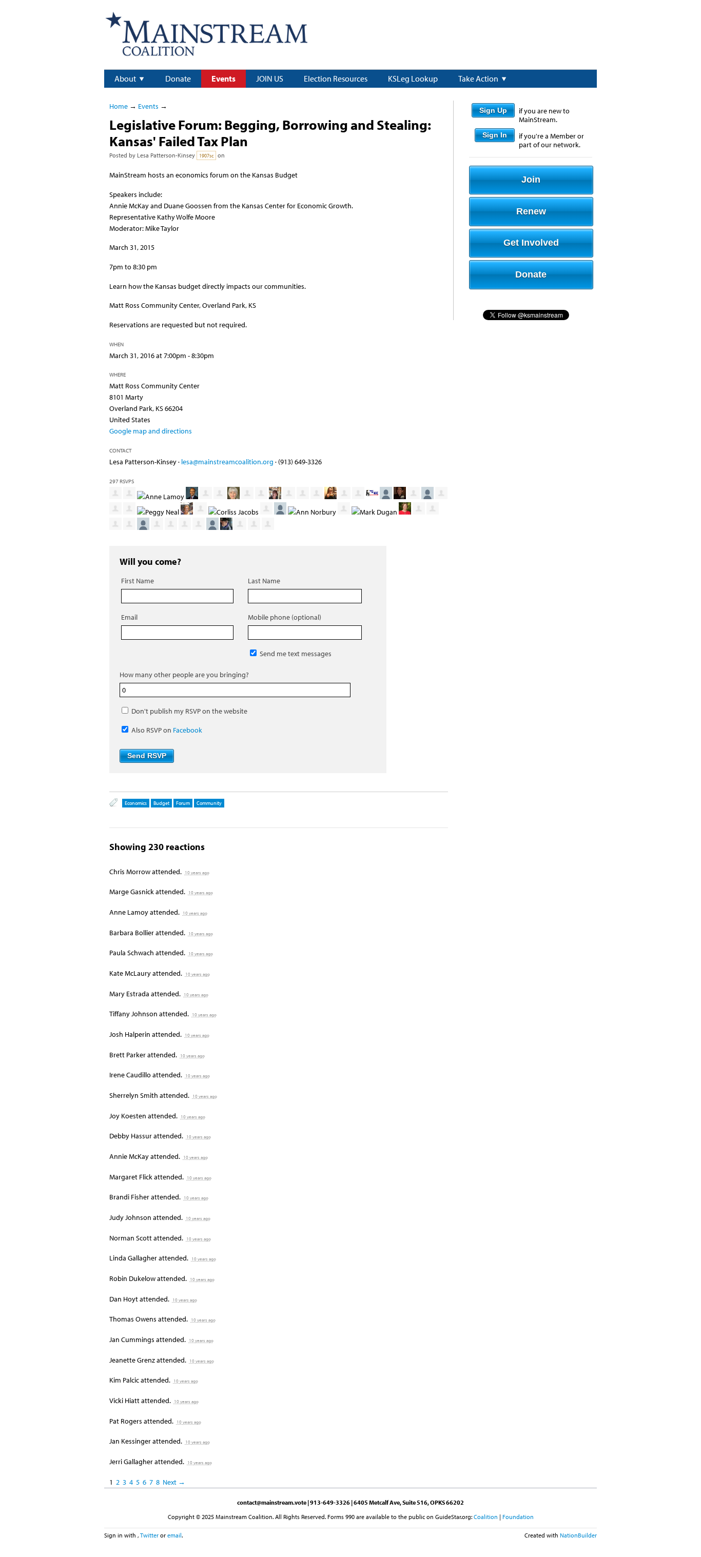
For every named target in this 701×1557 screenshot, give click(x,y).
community (209, 803)
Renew (531, 211)
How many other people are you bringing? (184, 674)
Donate (178, 78)
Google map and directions (150, 431)
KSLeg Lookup (413, 78)
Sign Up (493, 110)
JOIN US (269, 78)
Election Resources (335, 78)
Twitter (149, 1535)
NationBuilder (578, 1535)
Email (129, 617)
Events (223, 78)
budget (161, 803)
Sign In (494, 135)
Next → (174, 1482)
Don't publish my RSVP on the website (188, 711)
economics (136, 803)
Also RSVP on (166, 730)
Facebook (187, 730)
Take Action (478, 78)
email (174, 1535)
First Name (137, 580)
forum (183, 803)
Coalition (486, 1517)
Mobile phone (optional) (284, 617)
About (125, 78)
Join (530, 179)
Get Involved (531, 243)
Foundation (518, 1517)
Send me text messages (295, 653)
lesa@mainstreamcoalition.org (227, 461)
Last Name (264, 580)
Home (118, 106)
